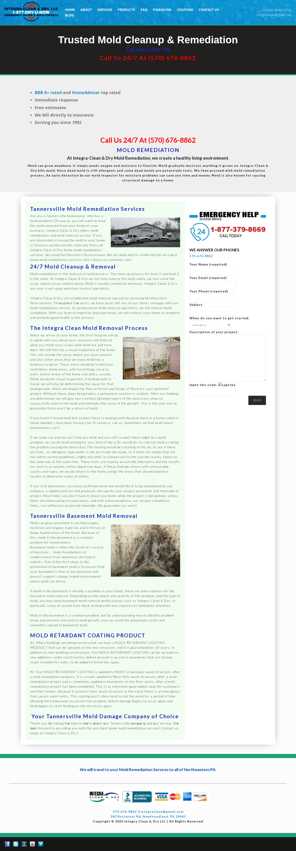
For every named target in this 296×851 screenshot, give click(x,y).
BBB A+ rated (48, 92)
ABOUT (86, 9)
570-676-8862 (201, 256)
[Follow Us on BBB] (24, 844)
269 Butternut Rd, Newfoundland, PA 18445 (148, 816)
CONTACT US (209, 9)
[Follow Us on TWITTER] (15, 844)
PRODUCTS (126, 9)
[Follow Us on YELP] (32, 844)
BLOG (69, 15)
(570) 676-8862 (172, 57)
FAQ (144, 9)
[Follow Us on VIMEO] (40, 844)
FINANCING (162, 9)
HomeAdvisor (86, 92)
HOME (70, 9)
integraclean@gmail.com (274, 15)
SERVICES (104, 9)
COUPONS (185, 9)
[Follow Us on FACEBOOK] (7, 844)
